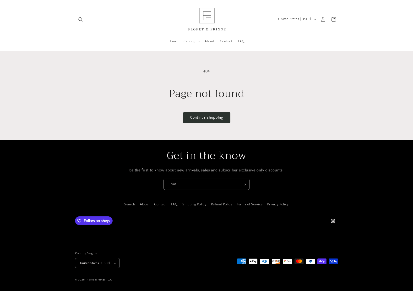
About (144, 204)
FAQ (174, 204)
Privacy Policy (277, 204)
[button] (80, 19)
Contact (160, 204)
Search (129, 204)
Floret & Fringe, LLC (99, 280)
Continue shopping (206, 117)
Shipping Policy (194, 204)
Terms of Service (250, 204)
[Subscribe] (244, 184)
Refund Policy (221, 204)
